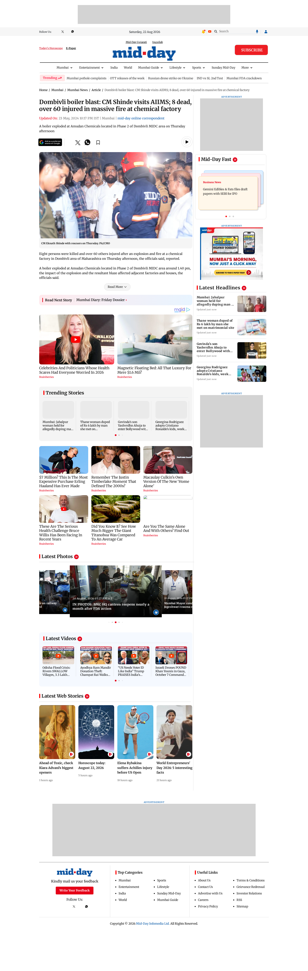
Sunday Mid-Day (223, 67)
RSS (239, 900)
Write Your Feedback (75, 890)
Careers (203, 900)
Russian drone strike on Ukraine (170, 78)
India (114, 67)
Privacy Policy (208, 906)
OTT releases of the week (127, 78)
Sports (196, 67)
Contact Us (205, 887)
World (128, 67)
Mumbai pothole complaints (86, 78)
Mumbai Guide (148, 67)
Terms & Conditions (251, 880)
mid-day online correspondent (141, 118)
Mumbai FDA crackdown (244, 78)
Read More (115, 287)
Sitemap (242, 906)
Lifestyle (175, 67)
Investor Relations (249, 893)
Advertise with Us (210, 893)
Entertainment (89, 67)
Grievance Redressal (251, 887)
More (245, 67)
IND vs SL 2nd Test (210, 78)
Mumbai (63, 67)
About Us (204, 880)
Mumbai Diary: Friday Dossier (101, 300)
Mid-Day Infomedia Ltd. (153, 923)
